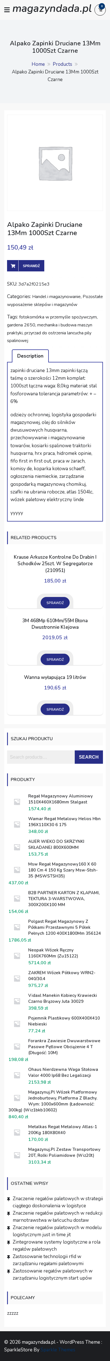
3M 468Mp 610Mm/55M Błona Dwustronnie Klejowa (55, 624)
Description (30, 356)
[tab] (30, 355)
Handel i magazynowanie (56, 297)
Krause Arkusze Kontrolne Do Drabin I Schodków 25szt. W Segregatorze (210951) (55, 564)
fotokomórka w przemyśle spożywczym (58, 317)
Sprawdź (31, 266)
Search (89, 757)
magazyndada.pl (52, 8)
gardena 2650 (21, 325)
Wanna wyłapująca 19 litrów (55, 677)
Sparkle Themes (58, 1350)
